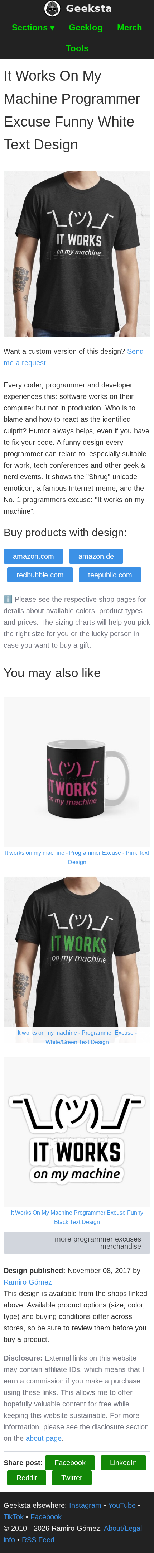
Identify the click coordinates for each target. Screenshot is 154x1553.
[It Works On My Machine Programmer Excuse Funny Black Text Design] (77, 1139)
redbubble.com (40, 575)
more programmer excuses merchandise (98, 1242)
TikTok (14, 1517)
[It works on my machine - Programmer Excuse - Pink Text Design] (77, 779)
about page (44, 1438)
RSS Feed (38, 1540)
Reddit (26, 1478)
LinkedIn (123, 1463)
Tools (77, 48)
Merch (129, 27)
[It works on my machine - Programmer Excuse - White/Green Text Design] (77, 959)
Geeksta (89, 8)
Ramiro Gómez (28, 1282)
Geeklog (86, 27)
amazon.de (96, 556)
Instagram (85, 1505)
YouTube (122, 1505)
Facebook (70, 1463)
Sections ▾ (33, 27)
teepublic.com (110, 575)
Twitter (71, 1478)
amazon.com (33, 556)
